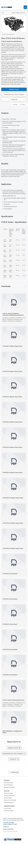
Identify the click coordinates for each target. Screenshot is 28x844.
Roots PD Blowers (8, 785)
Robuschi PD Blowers (9, 787)
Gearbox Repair (8, 797)
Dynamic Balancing (9, 802)
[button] (14, 113)
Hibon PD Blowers (8, 782)
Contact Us (6, 826)
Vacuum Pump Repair (9, 795)
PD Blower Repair (8, 793)
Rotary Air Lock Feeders (10, 800)
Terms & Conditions (9, 810)
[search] (25, 2)
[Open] (25, 7)
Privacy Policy (7, 808)
